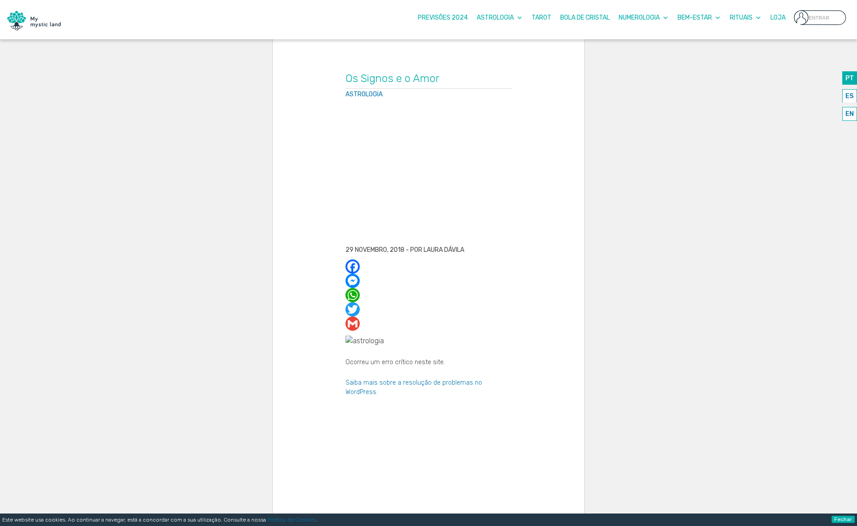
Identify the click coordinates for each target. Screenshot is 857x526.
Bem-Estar (695, 17)
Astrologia (495, 17)
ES (849, 96)
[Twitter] (428, 309)
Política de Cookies (291, 520)
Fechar (843, 519)
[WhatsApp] (428, 295)
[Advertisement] (428, 173)
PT (849, 78)
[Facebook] (428, 266)
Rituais (741, 17)
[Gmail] (428, 323)
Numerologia (639, 17)
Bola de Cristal (585, 17)
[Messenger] (428, 281)
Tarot (541, 17)
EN (849, 114)
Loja (778, 17)
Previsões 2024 (443, 17)
